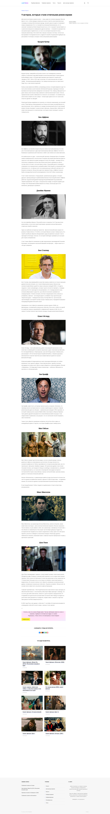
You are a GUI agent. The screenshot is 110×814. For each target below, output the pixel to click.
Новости (47, 791)
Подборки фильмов (49, 797)
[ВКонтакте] (39, 632)
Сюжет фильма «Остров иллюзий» (32, 712)
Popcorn (47, 786)
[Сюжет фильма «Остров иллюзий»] (32, 703)
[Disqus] (43, 755)
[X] (42, 632)
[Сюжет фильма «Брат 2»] (55, 703)
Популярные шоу (49, 800)
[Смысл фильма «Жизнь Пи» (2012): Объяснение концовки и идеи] (32, 653)
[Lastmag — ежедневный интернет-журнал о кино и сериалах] (24, 3)
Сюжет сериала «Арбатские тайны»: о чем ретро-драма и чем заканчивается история (32, 688)
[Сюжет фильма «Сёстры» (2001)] (55, 724)
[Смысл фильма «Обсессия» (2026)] (55, 653)
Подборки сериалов (49, 794)
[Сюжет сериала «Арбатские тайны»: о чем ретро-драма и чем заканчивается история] (32, 678)
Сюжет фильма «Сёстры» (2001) (54, 733)
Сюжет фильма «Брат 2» (52, 712)
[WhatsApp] (46, 632)
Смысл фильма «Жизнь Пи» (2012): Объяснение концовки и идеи (31, 664)
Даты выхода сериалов (50, 788)
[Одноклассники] (41, 632)
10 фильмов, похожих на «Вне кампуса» (28, 795)
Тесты (47, 802)
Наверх (87, 811)
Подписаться (26, 619)
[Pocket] (47, 632)
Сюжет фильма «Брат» (29, 733)
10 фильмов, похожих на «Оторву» (27, 785)
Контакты (30, 811)
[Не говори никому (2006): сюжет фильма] (55, 678)
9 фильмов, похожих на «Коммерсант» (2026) (30, 792)
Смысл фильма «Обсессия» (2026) (55, 662)
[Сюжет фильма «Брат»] (32, 724)
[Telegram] (44, 632)
